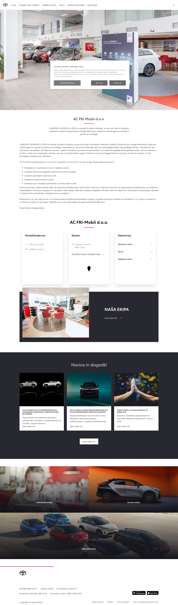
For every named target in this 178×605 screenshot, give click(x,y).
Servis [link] (62, 4)
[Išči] (174, 5)
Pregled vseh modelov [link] (29, 4)
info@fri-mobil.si (36, 249)
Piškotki (110, 602)
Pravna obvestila (123, 602)
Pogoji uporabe (97, 602)
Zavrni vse (99, 83)
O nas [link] (13, 4)
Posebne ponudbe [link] (76, 4)
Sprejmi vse (117, 83)
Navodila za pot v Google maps (88, 254)
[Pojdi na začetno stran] (5, 4)
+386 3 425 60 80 (36, 244)
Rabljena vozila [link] (49, 4)
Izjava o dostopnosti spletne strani (145, 602)
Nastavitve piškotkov (67, 83)
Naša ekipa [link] (92, 4)
